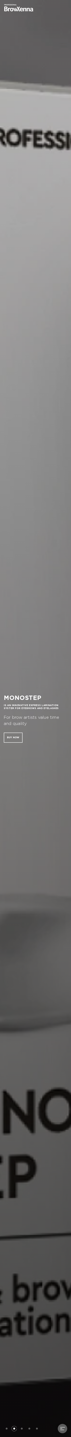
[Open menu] (62, 1428)
